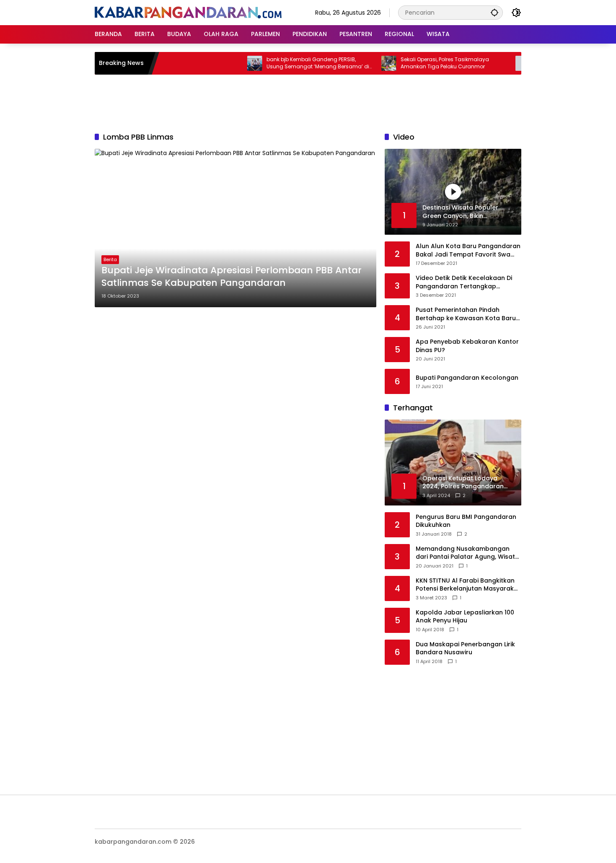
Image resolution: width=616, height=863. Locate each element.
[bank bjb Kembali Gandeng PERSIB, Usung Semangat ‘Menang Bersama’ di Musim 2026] (238, 63)
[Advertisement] (308, 102)
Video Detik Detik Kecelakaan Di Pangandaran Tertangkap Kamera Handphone (464, 282)
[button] (494, 12)
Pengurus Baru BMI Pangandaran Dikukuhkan (466, 521)
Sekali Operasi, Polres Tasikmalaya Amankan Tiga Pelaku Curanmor (428, 63)
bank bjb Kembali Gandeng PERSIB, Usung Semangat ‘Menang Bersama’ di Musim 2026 (301, 63)
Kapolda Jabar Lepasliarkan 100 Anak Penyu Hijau (465, 617)
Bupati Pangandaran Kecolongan (467, 378)
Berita (110, 259)
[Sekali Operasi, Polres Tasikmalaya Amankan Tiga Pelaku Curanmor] (372, 63)
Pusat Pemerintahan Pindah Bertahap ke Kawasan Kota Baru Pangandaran (466, 314)
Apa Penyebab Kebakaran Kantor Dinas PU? (467, 346)
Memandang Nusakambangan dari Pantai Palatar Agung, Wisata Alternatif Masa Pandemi (467, 553)
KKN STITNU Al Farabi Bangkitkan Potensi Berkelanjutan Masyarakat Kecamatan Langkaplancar (468, 585)
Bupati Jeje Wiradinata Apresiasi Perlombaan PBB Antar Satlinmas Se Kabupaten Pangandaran (231, 277)
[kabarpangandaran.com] (188, 12)
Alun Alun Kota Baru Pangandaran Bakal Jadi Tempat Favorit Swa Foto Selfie (468, 250)
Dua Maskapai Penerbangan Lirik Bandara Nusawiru (465, 648)
